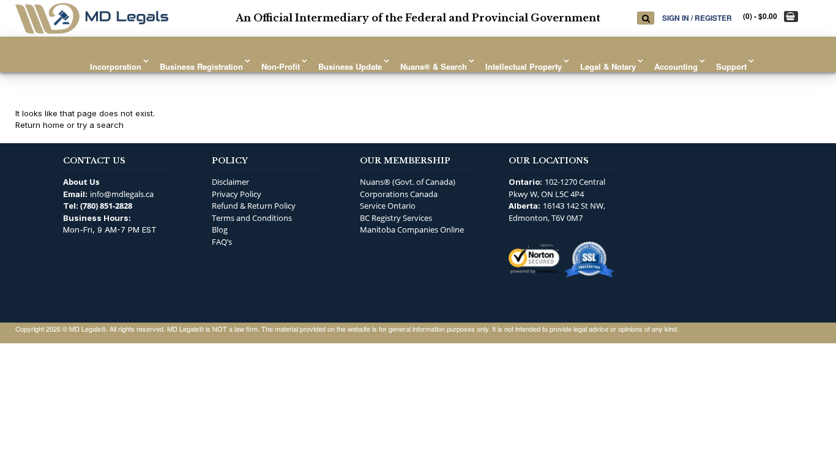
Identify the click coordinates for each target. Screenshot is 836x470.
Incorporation (115, 66)
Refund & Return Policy (254, 205)
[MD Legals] (91, 18)
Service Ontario (388, 205)
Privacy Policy (236, 194)
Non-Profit (280, 66)
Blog (220, 229)
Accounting (676, 66)
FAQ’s (222, 241)
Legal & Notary (608, 66)
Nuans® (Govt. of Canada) (407, 181)
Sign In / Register (697, 17)
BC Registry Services (396, 217)
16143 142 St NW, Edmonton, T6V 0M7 (557, 211)
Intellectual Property (523, 66)
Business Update (350, 66)
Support (731, 66)
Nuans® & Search (433, 66)
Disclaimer (230, 181)
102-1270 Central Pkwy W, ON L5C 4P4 (557, 188)
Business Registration (201, 66)
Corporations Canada (399, 194)
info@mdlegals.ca (122, 194)
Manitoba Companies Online (412, 229)
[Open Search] (645, 18)
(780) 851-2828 (106, 205)
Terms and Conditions (252, 217)
